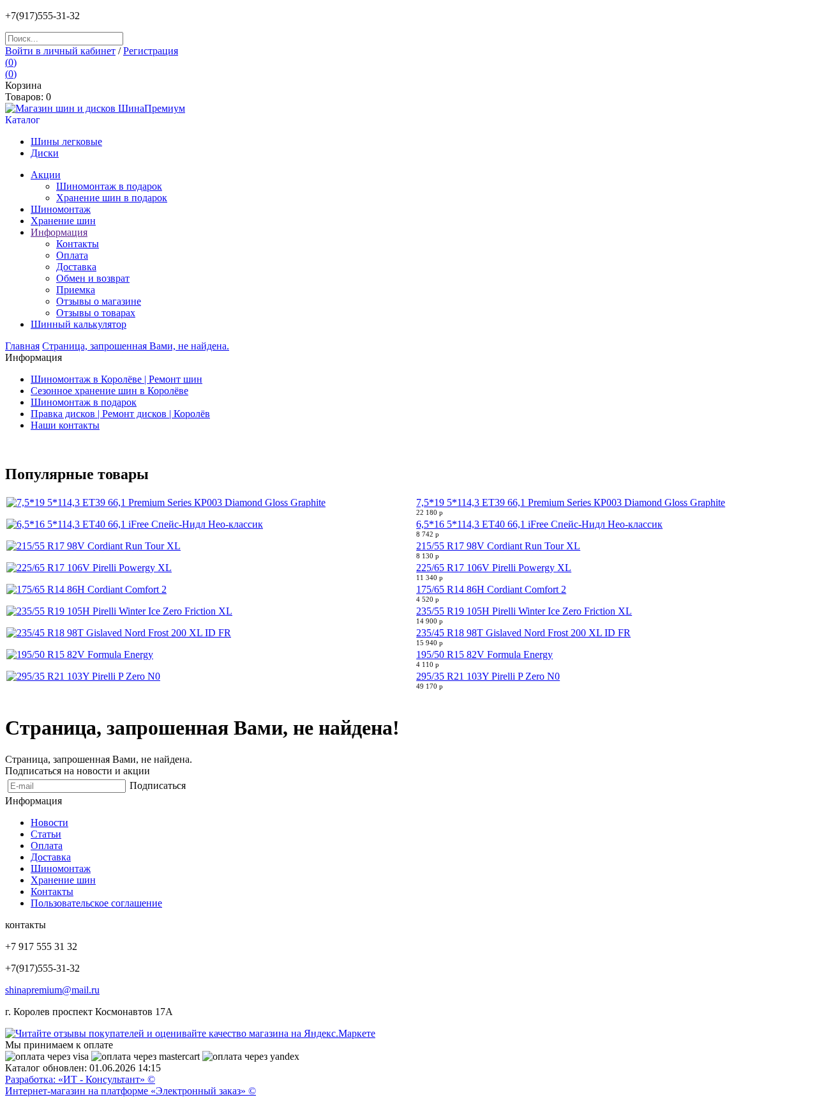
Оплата (72, 255)
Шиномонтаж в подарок (109, 186)
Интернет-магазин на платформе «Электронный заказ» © (130, 1090)
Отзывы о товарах (95, 312)
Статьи (46, 834)
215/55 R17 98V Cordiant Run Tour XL (498, 545)
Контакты (52, 891)
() (11, 62)
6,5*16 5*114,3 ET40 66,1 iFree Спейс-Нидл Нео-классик (539, 524)
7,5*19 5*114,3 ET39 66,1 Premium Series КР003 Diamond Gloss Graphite (570, 502)
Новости (49, 822)
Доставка (76, 266)
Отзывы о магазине (98, 301)
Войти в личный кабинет (60, 50)
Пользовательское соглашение (96, 903)
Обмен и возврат (93, 278)
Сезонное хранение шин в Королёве (109, 390)
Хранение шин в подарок (111, 197)
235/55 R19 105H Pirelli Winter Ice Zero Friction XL (524, 611)
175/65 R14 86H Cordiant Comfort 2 (491, 589)
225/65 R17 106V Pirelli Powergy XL (493, 567)
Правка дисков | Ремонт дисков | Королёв (120, 413)
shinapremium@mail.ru (52, 989)
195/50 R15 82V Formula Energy (484, 654)
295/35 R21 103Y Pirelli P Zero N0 (488, 676)
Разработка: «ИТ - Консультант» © (80, 1079)
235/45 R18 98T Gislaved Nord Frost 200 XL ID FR (523, 632)
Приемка (75, 289)
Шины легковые (66, 141)
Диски (45, 153)
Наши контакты (65, 425)
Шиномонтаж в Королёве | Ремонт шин (116, 379)
